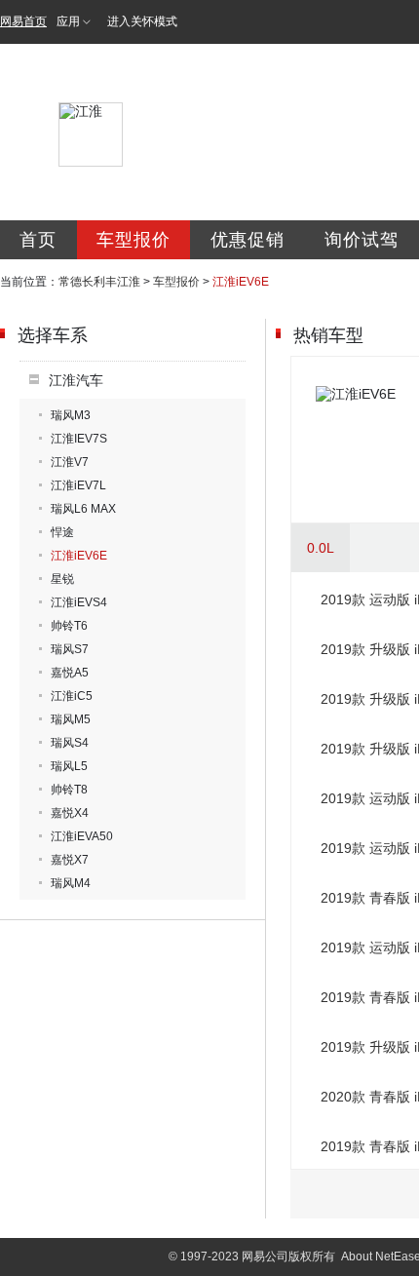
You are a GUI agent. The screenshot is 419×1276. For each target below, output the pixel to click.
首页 (38, 240)
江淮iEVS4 (79, 602)
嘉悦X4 (70, 813)
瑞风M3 (71, 415)
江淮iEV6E (79, 555)
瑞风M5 (71, 719)
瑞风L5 (69, 766)
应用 (68, 21)
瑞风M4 (71, 883)
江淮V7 (70, 462)
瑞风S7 (70, 649)
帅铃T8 (69, 789)
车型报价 (133, 240)
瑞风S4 (70, 743)
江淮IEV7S (79, 438)
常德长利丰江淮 (99, 282)
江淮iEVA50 (82, 836)
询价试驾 (361, 240)
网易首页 (23, 21)
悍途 (62, 532)
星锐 (62, 579)
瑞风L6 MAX (83, 509)
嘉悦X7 (70, 860)
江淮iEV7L (78, 485)
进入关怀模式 (142, 21)
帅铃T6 (69, 626)
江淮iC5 (72, 696)
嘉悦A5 (70, 672)
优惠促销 (247, 240)
